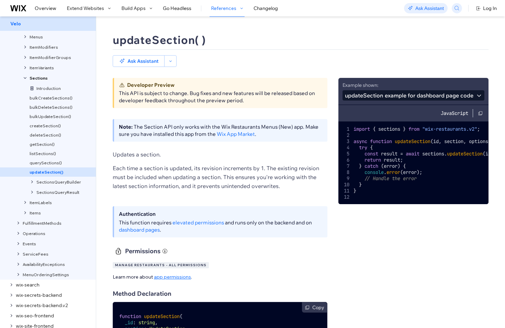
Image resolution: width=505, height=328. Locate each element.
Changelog (266, 8)
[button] (138, 61)
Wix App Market (236, 134)
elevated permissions (198, 222)
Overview (45, 8)
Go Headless (177, 8)
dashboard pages (139, 229)
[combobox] (413, 95)
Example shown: (360, 85)
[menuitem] (48, 23)
